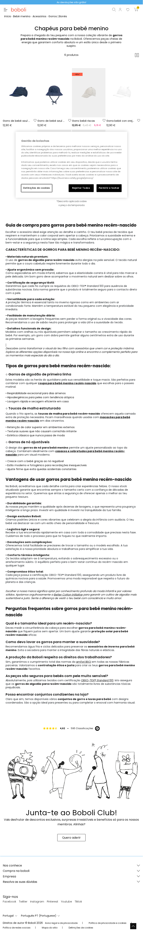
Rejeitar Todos (81, 187)
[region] (71, 165)
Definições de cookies (36, 187)
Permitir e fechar (109, 187)
